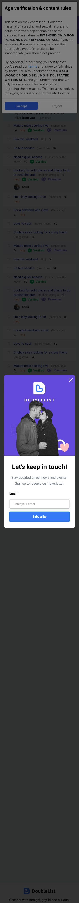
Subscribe (39, 516)
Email (13, 493)
